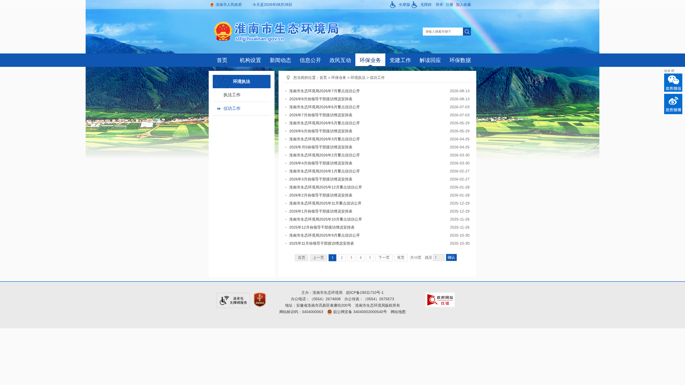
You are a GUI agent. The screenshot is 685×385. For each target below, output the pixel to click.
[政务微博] (673, 104)
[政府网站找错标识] (440, 299)
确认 (451, 257)
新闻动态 (280, 60)
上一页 (318, 258)
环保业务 (370, 60)
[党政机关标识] (259, 299)
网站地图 (398, 312)
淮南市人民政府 (229, 4)
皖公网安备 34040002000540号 (359, 312)
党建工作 (400, 60)
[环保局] (281, 31)
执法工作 (232, 95)
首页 (222, 60)
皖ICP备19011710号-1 (365, 292)
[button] (400, 4)
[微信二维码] (673, 83)
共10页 (415, 258)
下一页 (384, 258)
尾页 (401, 258)
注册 (449, 4)
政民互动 (340, 60)
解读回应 (430, 60)
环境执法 (358, 77)
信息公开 (310, 60)
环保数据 (460, 60)
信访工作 (232, 108)
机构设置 (250, 60)
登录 (439, 4)
